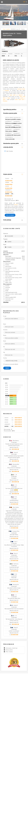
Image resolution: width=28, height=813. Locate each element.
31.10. (6, 403)
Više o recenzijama (10, 215)
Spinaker (7, 295)
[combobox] (14, 241)
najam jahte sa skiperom (16, 95)
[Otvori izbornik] (2, 2)
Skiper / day (8, 280)
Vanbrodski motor (9, 298)
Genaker (7, 285)
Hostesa (7, 264)
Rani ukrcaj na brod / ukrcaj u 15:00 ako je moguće (13, 278)
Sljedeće (7, 368)
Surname (5, 329)
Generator (7, 287)
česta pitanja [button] (7, 220)
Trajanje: (5, 239)
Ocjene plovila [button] (7, 174)
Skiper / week (8, 282)
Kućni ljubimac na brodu (10, 268)
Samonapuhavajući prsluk (11, 292)
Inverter (7, 289)
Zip (4, 346)
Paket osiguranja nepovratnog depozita (12, 272)
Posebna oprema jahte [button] (10, 113)
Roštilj (6, 290)
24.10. (6, 401)
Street (4, 341)
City (4, 352)
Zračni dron (8, 300)
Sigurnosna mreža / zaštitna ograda (13, 294)
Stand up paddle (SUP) (10, 297)
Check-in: (5, 233)
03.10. (6, 395)
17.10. (6, 399)
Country (5, 358)
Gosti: (4, 244)
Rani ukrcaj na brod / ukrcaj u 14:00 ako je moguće (13, 275)
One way (7, 269)
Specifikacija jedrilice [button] (9, 109)
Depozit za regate (9, 263)
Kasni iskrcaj (8, 266)
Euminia (16, 204)
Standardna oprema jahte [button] (11, 143)
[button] (26, 6)
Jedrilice (8, 29)
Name (4, 324)
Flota (4, 29)
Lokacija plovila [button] (8, 147)
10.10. (6, 397)
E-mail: (4, 316)
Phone (4, 335)
